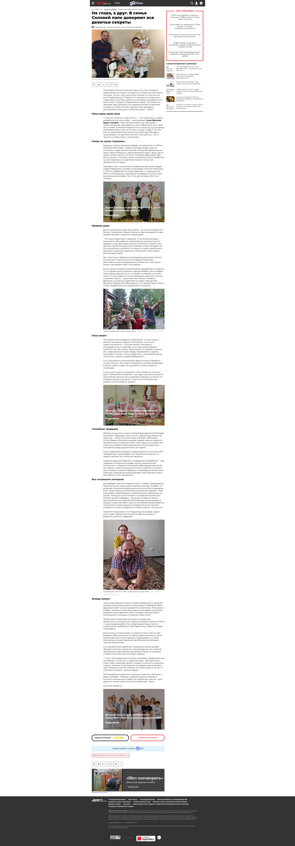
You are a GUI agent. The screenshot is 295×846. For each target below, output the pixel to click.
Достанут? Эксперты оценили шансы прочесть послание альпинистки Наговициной (189, 106)
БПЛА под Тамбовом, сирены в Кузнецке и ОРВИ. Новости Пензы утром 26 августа (185, 17)
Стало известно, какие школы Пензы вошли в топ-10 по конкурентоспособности (185, 26)
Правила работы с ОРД (142, 802)
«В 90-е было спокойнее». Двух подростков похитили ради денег (188, 83)
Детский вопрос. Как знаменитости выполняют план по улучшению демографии (133, 716)
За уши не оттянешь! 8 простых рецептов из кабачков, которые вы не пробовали (189, 99)
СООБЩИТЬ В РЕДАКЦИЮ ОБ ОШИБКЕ (121, 806)
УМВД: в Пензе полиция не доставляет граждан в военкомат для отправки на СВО (185, 45)
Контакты (126, 804)
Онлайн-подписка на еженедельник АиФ (172, 799)
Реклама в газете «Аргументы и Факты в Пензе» (170, 802)
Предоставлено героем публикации (105, 79)
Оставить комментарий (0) (147, 738)
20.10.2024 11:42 (97, 9)
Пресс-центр (132, 799)
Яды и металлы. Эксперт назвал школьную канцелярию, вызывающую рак (187, 76)
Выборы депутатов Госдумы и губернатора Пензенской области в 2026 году (161, 804)
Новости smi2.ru (99, 792)
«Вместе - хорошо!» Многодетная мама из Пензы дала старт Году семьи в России (131, 412)
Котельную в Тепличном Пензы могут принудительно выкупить (185, 36)
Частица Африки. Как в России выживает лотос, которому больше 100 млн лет (189, 68)
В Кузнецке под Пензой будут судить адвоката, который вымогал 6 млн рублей (185, 54)
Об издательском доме (117, 799)
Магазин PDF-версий (147, 799)
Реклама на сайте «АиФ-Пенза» (119, 802)
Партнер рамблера (128, 837)
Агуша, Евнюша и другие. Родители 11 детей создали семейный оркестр (133, 209)
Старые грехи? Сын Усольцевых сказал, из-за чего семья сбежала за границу (189, 91)
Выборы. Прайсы (114, 804)
